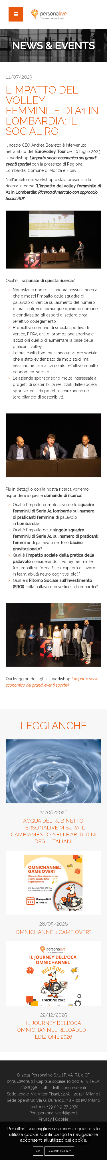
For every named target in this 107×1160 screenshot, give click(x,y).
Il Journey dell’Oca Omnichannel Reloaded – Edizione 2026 (53, 1030)
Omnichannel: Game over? (54, 932)
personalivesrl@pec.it (58, 1113)
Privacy (45, 1119)
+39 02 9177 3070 (62, 1106)
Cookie (61, 1119)
